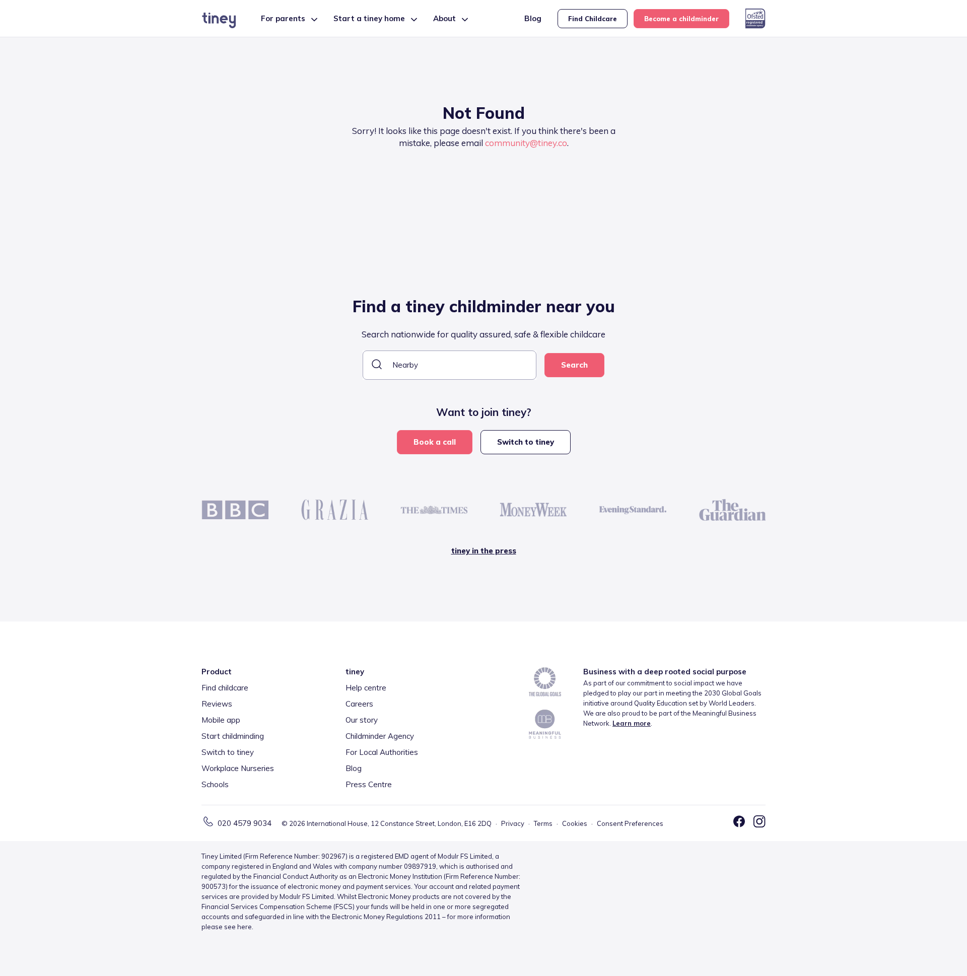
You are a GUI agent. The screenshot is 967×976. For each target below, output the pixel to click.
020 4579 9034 (244, 823)
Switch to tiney (525, 442)
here (244, 927)
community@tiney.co (526, 142)
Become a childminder (681, 19)
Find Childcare (592, 19)
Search (574, 365)
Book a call (434, 442)
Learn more (631, 723)
